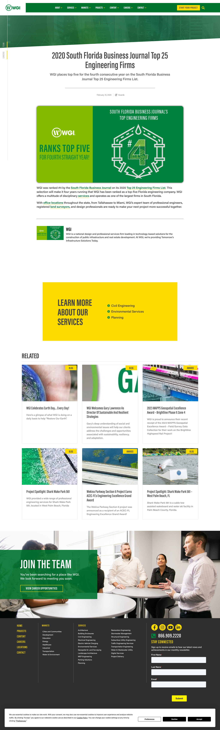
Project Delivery (117, 656)
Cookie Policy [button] (82, 718)
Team (3, 45)
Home (19, 625)
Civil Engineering (84, 636)
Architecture (83, 630)
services (83, 196)
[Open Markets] (90, 8)
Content (21, 636)
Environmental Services (87, 646)
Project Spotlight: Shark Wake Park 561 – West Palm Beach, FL (169, 493)
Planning (81, 663)
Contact (21, 652)
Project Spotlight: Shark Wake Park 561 (48, 491)
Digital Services (117, 653)
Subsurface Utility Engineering (123, 640)
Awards (121, 94)
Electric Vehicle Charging (88, 643)
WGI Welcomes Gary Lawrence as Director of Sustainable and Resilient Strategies (107, 412)
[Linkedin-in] (178, 627)
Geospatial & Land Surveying (89, 649)
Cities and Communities (52, 631)
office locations (53, 202)
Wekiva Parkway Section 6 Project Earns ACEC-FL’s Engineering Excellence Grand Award (109, 496)
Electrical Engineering (86, 640)
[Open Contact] (146, 8)
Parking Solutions (85, 659)
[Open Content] (118, 8)
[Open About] (61, 8)
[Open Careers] (132, 8)
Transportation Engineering (122, 646)
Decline (174, 719)
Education (47, 638)
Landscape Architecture (87, 653)
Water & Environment (51, 654)
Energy (45, 641)
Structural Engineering (120, 636)
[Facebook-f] (154, 627)
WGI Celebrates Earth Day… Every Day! (47, 408)
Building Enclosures (86, 633)
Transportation (48, 651)
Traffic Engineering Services (122, 643)
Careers (3, 55)
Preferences (149, 719)
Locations (22, 647)
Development (48, 634)
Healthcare (47, 644)
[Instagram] (162, 627)
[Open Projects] (104, 8)
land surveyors (60, 206)
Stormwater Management (121, 633)
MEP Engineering (85, 656)
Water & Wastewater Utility (122, 649)
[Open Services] (75, 8)
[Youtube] (170, 627)
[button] (203, 8)
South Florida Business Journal (91, 187)
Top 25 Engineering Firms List (146, 187)
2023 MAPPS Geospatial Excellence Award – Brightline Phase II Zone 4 (166, 410)
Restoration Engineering (120, 630)
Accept (199, 719)
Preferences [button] (21, 721)
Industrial (46, 648)
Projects (21, 631)
